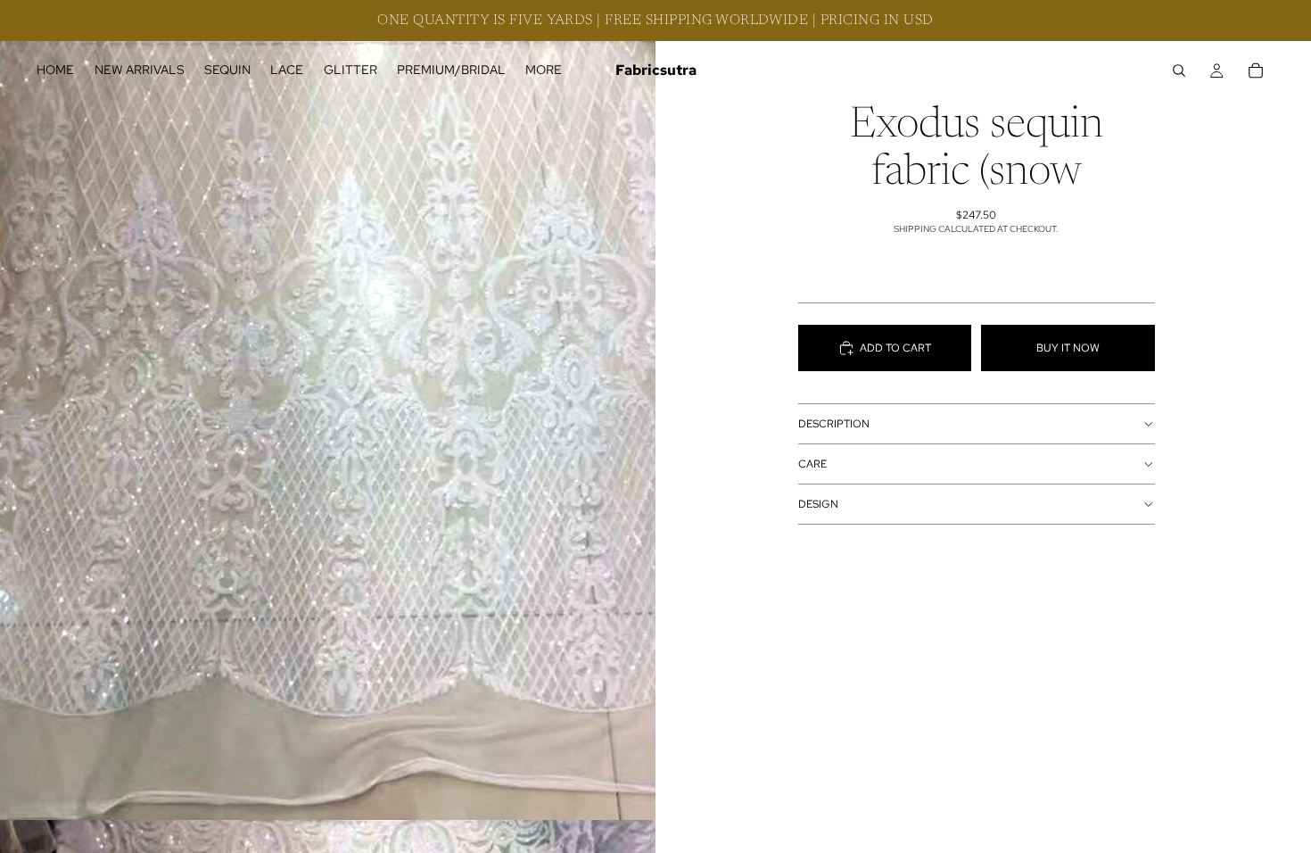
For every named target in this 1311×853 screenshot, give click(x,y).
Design (818, 504)
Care (812, 464)
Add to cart (895, 348)
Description (834, 424)
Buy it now (1068, 348)
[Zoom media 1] (328, 410)
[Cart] (1255, 70)
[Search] (1179, 70)
